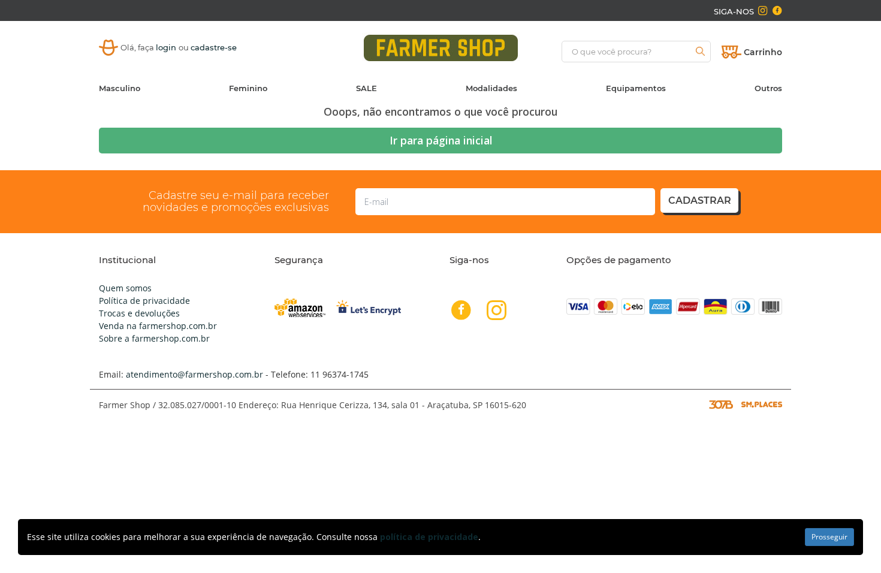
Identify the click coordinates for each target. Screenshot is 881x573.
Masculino (119, 88)
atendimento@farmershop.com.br (194, 374)
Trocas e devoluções (139, 313)
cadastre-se (214, 47)
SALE (366, 88)
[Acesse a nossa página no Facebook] (776, 10)
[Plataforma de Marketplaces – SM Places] (761, 404)
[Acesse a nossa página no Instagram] (762, 10)
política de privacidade (429, 536)
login (167, 47)
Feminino (248, 88)
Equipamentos (636, 88)
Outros (768, 88)
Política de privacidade (144, 300)
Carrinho (763, 52)
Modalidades (491, 88)
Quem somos (125, 288)
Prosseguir (829, 537)
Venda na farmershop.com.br (158, 325)
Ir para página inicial (441, 140)
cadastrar (699, 200)
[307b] (721, 404)
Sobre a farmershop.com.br (154, 338)
